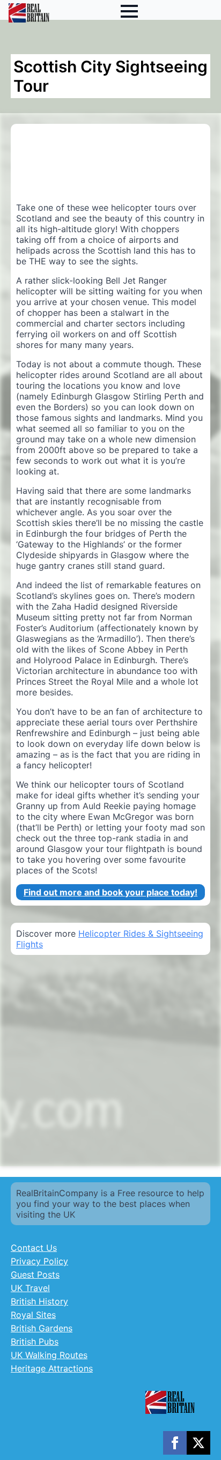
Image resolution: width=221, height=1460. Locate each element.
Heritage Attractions (52, 1368)
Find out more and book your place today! (110, 892)
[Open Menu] (129, 11)
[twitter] (198, 1443)
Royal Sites (33, 1314)
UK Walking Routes (49, 1355)
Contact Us (34, 1247)
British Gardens (41, 1328)
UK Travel (30, 1288)
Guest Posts (35, 1274)
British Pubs (34, 1341)
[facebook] (175, 1443)
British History (39, 1301)
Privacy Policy (39, 1261)
